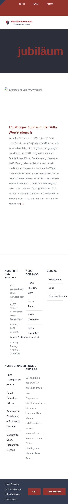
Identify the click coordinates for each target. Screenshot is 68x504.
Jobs (51, 288)
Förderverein (55, 279)
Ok (34, 491)
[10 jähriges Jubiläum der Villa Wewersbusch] (34, 103)
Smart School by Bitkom (12, 398)
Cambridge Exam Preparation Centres (13, 442)
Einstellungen (11, 499)
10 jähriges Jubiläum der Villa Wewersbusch (29, 103)
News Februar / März (32, 287)
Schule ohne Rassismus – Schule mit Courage (13, 419)
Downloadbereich (55, 296)
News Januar (31, 304)
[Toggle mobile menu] (62, 23)
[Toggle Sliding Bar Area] (3, 3)
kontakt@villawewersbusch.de (15, 337)
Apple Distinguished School (13, 379)
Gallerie (38, 103)
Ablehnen (54, 491)
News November (33, 330)
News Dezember (33, 317)
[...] (21, 203)
